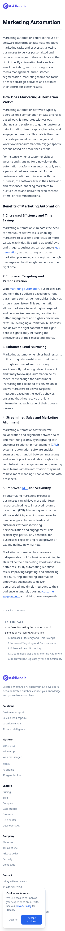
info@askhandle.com (15, 881)
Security (7, 859)
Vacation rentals (12, 723)
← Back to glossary (14, 610)
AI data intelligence (14, 729)
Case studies (10, 808)
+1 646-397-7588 (12, 887)
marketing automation (24, 289)
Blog (5, 797)
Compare (8, 803)
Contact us (9, 864)
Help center (9, 820)
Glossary (8, 814)
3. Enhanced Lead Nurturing (24, 648)
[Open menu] (59, 6)
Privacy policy (10, 853)
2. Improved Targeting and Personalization (32, 643)
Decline (13, 919)
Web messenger (12, 757)
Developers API (11, 825)
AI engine (8, 769)
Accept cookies (31, 919)
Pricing (7, 792)
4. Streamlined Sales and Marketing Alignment (35, 653)
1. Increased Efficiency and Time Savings (31, 637)
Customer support (13, 712)
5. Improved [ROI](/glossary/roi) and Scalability (35, 658)
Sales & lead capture (15, 718)
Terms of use (10, 848)
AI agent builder (12, 775)
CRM (55, 445)
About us (8, 842)
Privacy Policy (23, 906)
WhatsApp (9, 751)
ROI (25, 488)
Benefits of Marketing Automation (24, 632)
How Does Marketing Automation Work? (28, 627)
